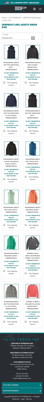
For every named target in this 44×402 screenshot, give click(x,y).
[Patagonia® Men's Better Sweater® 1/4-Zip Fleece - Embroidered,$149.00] (11, 291)
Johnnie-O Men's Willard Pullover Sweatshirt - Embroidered (32, 305)
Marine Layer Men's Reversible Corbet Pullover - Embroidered (32, 256)
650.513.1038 (23, 376)
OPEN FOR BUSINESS (10, 391)
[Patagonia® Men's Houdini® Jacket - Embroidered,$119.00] (11, 242)
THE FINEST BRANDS (11, 385)
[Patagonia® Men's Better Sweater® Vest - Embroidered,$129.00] (32, 100)
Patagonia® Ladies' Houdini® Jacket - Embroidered (33, 209)
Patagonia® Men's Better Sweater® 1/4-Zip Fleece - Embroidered (11, 305)
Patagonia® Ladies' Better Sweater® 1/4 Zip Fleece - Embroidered (11, 114)
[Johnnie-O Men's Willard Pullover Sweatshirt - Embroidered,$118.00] (32, 291)
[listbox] (18, 38)
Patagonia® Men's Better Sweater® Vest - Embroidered (32, 114)
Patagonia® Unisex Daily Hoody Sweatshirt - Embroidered (32, 66)
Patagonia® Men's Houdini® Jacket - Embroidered (11, 255)
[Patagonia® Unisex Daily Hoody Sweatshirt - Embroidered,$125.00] (32, 52)
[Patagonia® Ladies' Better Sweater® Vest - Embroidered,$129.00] (11, 52)
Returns (29, 399)
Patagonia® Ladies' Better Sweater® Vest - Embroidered (11, 66)
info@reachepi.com (24, 378)
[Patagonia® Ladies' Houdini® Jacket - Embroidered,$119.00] (32, 196)
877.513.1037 (23, 373)
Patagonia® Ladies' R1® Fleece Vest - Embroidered (11, 209)
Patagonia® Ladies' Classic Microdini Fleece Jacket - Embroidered (11, 162)
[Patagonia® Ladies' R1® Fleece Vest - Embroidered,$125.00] (11, 196)
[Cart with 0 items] (40, 9)
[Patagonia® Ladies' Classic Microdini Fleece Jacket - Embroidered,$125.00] (11, 148)
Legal (23, 399)
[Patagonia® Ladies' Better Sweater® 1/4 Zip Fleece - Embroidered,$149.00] (11, 100)
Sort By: (6, 34)
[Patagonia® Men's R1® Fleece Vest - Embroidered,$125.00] (32, 148)
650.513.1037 (34, 3)
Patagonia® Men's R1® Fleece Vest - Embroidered (32, 161)
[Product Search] (34, 9)
